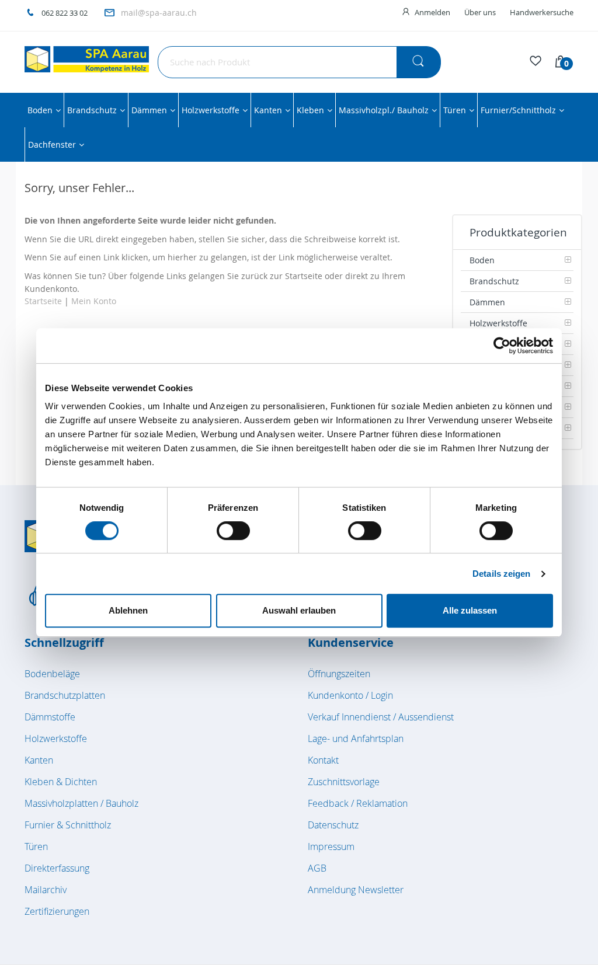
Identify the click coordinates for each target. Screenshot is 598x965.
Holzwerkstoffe (56, 738)
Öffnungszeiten (339, 673)
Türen (36, 846)
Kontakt (323, 760)
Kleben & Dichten (61, 781)
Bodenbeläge (52, 673)
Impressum (331, 846)
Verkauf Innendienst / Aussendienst (381, 716)
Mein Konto (93, 300)
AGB (317, 868)
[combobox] (299, 62)
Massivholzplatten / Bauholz (81, 803)
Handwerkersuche (541, 12)
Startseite (43, 300)
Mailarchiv (46, 889)
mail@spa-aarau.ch (159, 12)
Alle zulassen (470, 610)
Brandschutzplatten (65, 695)
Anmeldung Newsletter (356, 889)
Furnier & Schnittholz (68, 824)
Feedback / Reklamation (358, 803)
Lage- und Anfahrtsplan (356, 738)
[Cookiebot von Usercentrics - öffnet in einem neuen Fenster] (502, 345)
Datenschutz (333, 824)
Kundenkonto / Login (350, 695)
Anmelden (432, 12)
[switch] (233, 531)
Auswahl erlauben (299, 610)
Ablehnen (128, 610)
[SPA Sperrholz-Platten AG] (87, 59)
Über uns (480, 12)
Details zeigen (501, 574)
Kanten (39, 760)
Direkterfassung (57, 868)
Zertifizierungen (57, 911)
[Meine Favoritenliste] (535, 62)
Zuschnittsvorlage (344, 781)
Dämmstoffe (50, 716)
